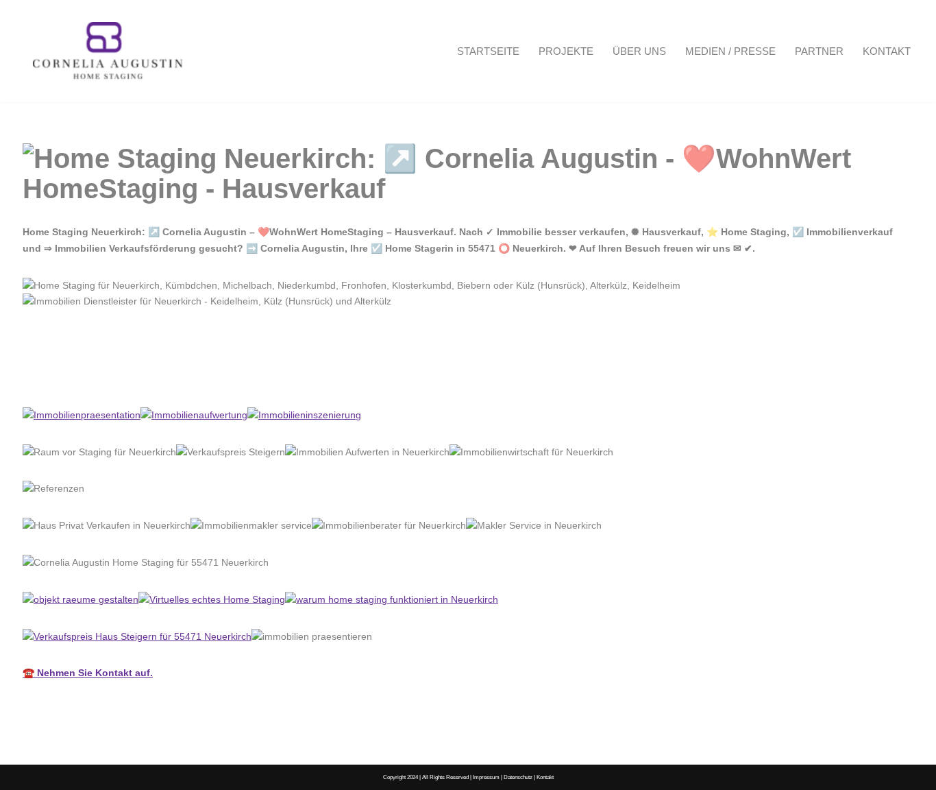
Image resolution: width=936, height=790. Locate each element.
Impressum (486, 777)
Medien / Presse (730, 51)
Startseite (488, 51)
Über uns (639, 51)
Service (174, 376)
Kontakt (887, 51)
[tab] (78, 377)
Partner (819, 51)
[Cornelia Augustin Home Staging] (108, 51)
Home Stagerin (78, 376)
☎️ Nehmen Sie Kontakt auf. (88, 672)
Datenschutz (518, 777)
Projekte (566, 51)
